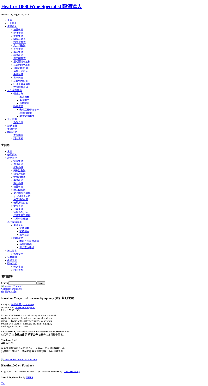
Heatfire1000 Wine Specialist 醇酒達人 (41, 6)
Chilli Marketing (72, 371)
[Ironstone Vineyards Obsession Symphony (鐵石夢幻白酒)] (13, 291)
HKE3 (29, 377)
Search (4, 283)
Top (3, 383)
